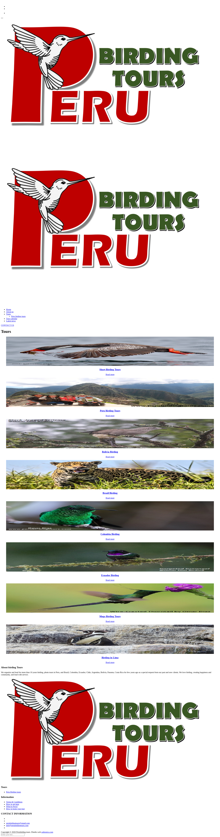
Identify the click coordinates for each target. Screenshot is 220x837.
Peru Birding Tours (110, 410)
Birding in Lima (110, 657)
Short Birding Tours (110, 369)
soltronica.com (47, 832)
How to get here (12, 804)
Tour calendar (11, 319)
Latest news (11, 321)
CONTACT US (7, 325)
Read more (110, 374)
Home (8, 309)
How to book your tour (15, 809)
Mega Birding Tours (110, 616)
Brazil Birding (110, 493)
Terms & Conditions (14, 802)
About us (9, 312)
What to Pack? (12, 806)
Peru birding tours (18, 316)
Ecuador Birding (110, 575)
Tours (8, 314)
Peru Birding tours (13, 792)
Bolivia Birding (110, 451)
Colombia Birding (110, 534)
